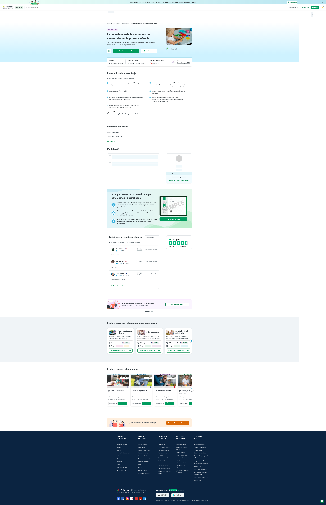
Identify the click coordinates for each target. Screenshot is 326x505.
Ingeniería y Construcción (123, 453)
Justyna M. (120, 261)
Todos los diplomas (164, 450)
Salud (118, 464)
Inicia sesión (305, 7)
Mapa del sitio (204, 500)
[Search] (26, 7)
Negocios (119, 461)
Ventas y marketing (122, 467)
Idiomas (119, 450)
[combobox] (152, 237)
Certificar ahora (150, 51)
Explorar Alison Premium (177, 304)
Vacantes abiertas (143, 456)
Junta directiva (142, 447)
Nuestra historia (142, 444)
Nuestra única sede (143, 453)
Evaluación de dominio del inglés (183, 471)
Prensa (140, 467)
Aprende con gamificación (201, 463)
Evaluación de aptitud (183, 458)
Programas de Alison (144, 473)
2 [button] (152, 313)
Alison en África (142, 470)
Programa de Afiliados (200, 447)
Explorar (17, 7)
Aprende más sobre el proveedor (178, 180)
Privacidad (166, 500)
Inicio (108, 23)
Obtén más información (118, 350)
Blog (139, 464)
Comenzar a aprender (123, 403)
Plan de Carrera (180, 452)
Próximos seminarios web (201, 477)
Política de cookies (195, 500)
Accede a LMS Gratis (199, 444)
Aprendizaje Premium (164, 468)
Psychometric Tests (181, 455)
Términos (172, 500)
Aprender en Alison (143, 461)
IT (117, 458)
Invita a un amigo (198, 466)
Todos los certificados (164, 447)
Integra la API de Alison (200, 461)
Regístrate (315, 7)
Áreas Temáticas (163, 465)
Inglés (118, 456)
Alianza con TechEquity (200, 469)
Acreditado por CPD (183, 63)
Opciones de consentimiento (183, 500)
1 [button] (147, 313)
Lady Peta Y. (120, 274)
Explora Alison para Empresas (177, 423)
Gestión (119, 447)
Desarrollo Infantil (127, 23)
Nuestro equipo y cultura (144, 450)
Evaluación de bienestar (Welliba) (183, 462)
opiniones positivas (117, 63)
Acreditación (162, 444)
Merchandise (197, 480)
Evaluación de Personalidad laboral (182, 466)
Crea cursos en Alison (200, 453)
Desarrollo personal (122, 444)
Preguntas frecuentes (140, 490)
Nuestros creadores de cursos (146, 458)
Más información (113, 403)
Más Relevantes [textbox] (150, 237)
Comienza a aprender (126, 51)
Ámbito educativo (116, 23)
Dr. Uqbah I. (120, 249)
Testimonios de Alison (164, 458)
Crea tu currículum (181, 444)
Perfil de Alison (198, 450)
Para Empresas (293, 7)
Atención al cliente (139, 493)
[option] (149, 304)
